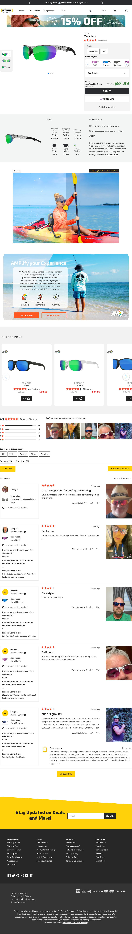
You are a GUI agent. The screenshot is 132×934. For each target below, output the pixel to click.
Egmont (26, 383)
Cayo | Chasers (16, 602)
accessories (112, 154)
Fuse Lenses (21, 902)
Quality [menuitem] (44, 454)
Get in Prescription (107, 107)
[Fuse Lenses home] (7, 10)
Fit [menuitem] (3, 454)
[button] (95, 40)
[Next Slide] (130, 431)
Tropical (79, 385)
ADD (25, 398)
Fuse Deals (100, 857)
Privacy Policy (72, 853)
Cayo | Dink (15, 540)
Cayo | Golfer (16, 661)
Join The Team (102, 850)
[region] (89, 431)
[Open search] (90, 10)
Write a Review (122, 469)
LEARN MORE (54, 315)
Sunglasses (49, 10)
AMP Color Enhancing (46, 850)
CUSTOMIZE (108, 99)
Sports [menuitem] (23, 454)
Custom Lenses (14, 850)
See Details (93, 73)
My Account (71, 842)
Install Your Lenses (45, 857)
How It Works (42, 853)
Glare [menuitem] (33, 454)
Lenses (21, 10)
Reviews (99, 853)
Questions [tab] (22, 462)
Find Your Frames (44, 861)
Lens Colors (42, 846)
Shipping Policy (72, 857)
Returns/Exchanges (75, 850)
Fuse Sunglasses (14, 857)
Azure (26, 385)
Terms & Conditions (75, 861)
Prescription (35, 10)
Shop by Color (13, 846)
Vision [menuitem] (12, 454)
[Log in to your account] (115, 10)
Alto (104, 51)
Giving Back (100, 861)
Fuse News (100, 846)
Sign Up (110, 816)
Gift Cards (11, 864)
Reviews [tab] (6, 462)
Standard (93, 51)
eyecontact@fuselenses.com (23, 899)
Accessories (12, 861)
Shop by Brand (13, 842)
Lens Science (42, 842)
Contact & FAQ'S (73, 846)
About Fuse (101, 842)
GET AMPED (27, 315)
